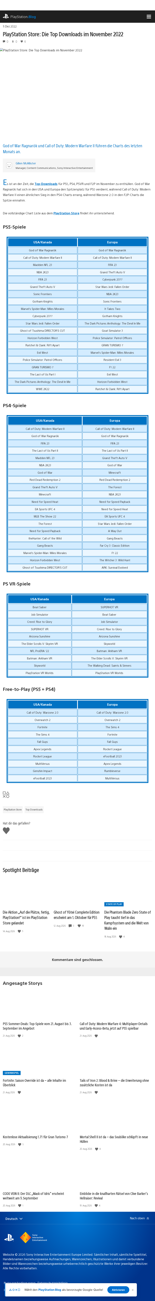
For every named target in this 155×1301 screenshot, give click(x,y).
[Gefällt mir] (20, 931)
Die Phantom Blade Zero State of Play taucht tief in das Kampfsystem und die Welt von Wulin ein (127, 920)
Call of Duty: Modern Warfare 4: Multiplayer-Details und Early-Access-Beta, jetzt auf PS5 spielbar (114, 1025)
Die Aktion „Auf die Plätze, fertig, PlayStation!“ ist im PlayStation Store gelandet (26, 917)
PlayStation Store (66, 213)
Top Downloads (34, 809)
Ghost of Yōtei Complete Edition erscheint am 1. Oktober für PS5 (76, 914)
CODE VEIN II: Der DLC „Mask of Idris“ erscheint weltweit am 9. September (33, 1195)
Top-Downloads (46, 184)
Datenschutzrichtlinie (52, 1283)
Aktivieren (118, 1289)
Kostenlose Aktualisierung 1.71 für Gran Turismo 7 (35, 1137)
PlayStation (23, 16)
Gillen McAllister (26, 163)
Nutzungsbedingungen (20, 1283)
